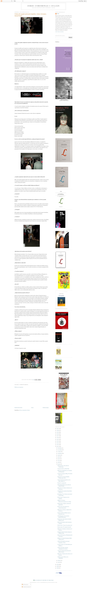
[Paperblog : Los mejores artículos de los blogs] (58, 573)
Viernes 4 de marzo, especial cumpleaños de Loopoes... (63, 548)
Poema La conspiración (62, 483)
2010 (58, 564)
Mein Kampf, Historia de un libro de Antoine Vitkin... (64, 485)
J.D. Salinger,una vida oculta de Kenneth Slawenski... (63, 516)
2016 (58, 437)
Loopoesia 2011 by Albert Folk (63, 468)
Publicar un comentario (19, 387)
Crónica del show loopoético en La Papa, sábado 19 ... (64, 480)
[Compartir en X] (37, 379)
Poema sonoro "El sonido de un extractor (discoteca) (63, 507)
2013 (58, 442)
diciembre (60, 448)
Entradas (25, 584)
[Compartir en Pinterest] (40, 379)
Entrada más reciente (18, 407)
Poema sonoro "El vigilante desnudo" (64, 527)
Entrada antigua (46, 407)
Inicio (32, 407)
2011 (58, 446)
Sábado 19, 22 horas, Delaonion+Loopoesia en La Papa (64, 501)
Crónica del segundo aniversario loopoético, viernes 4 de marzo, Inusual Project (30, 14)
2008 (58, 568)
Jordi (58, 13)
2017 (58, 435)
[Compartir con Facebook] (39, 379)
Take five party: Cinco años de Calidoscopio (63, 466)
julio (59, 457)
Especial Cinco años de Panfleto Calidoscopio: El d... (63, 477)
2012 (58, 444)
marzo (59, 464)
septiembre (60, 453)
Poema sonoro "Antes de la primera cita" (65, 525)
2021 (58, 428)
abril (59, 462)
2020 (58, 430)
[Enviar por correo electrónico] (35, 379)
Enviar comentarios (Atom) (25, 410)
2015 (58, 439)
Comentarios (26, 586)
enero (59, 562)
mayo (59, 460)
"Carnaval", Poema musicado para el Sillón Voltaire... (64, 551)
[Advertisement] (25, 397)
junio (59, 458)
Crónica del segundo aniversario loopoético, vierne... (63, 542)
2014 (58, 441)
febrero (59, 560)
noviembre (60, 449)
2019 (58, 432)
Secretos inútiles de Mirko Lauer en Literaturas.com (64, 513)
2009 (58, 566)
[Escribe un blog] (36, 379)
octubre (59, 451)
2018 (58, 434)
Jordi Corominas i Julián (43, 6)
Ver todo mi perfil (59, 31)
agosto (59, 455)
